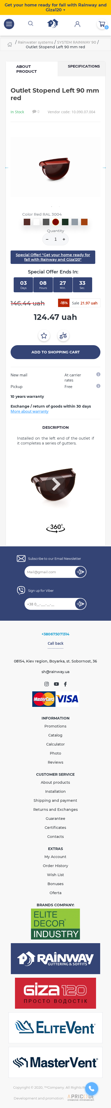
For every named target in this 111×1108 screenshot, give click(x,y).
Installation (55, 791)
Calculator (55, 744)
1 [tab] (51, 206)
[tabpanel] (55, 167)
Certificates (55, 827)
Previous (6, 166)
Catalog (55, 735)
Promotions (55, 726)
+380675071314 (55, 634)
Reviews (55, 762)
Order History (55, 865)
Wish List (55, 874)
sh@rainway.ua (55, 671)
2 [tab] (59, 206)
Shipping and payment (55, 800)
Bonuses (55, 883)
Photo (55, 753)
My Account (55, 856)
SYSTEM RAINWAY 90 (76, 42)
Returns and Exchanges (55, 809)
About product (26, 69)
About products (55, 782)
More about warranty (30, 411)
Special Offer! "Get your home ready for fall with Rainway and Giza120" (53, 257)
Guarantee (55, 818)
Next (104, 166)
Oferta (55, 893)
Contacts (55, 836)
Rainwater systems (35, 42)
